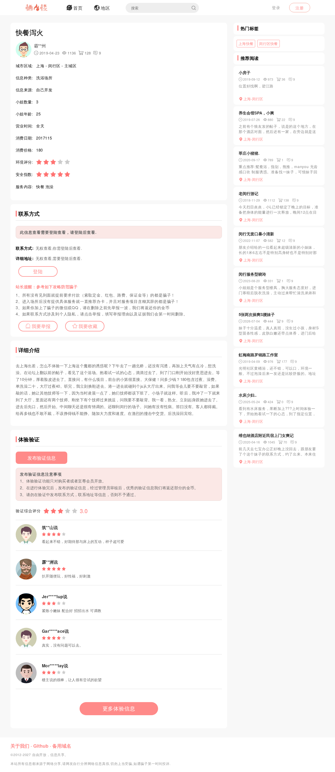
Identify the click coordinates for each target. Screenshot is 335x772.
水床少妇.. (247, 395)
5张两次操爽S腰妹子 (257, 314)
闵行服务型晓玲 (252, 274)
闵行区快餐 (268, 43)
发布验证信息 (41, 457)
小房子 (244, 72)
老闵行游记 (248, 193)
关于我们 (19, 746)
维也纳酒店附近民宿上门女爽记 (266, 435)
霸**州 (40, 46)
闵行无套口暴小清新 (256, 234)
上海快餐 (245, 43)
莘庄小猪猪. (249, 153)
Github (40, 746)
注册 (299, 7)
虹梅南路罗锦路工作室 (258, 355)
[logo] (43, 8)
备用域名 (61, 746)
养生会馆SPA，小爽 (256, 113)
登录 (276, 7)
